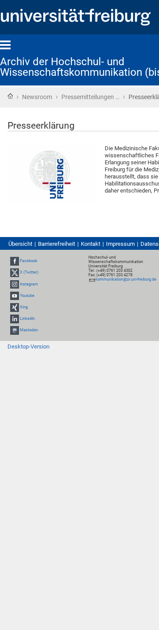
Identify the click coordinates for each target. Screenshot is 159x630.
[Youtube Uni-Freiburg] (14, 295)
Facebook (29, 261)
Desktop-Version (28, 346)
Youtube (27, 295)
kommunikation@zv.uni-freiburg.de (125, 279)
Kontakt (90, 244)
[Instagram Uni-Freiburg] (14, 284)
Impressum (120, 244)
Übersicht (20, 244)
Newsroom (37, 96)
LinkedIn (27, 318)
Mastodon (29, 330)
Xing (24, 307)
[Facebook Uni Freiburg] (14, 261)
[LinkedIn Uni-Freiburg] (14, 318)
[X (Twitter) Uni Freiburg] (14, 273)
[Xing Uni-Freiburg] (14, 307)
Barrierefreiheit (56, 244)
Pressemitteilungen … (90, 96)
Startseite (10, 96)
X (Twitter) (29, 273)
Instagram (29, 284)
